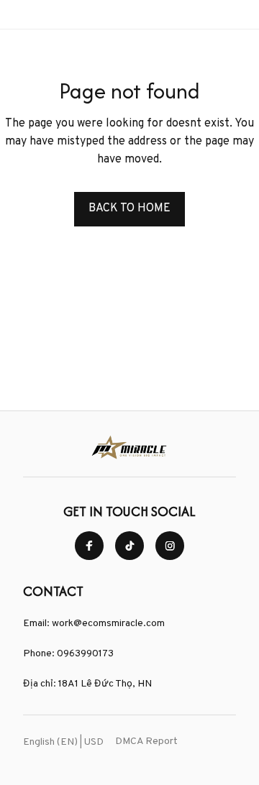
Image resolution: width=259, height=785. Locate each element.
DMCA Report (146, 741)
